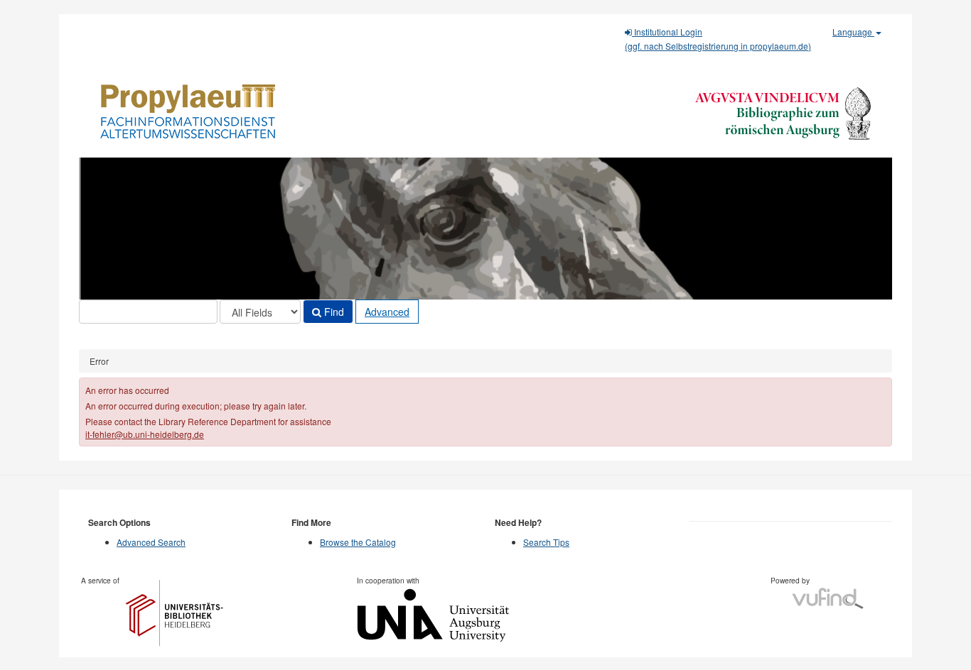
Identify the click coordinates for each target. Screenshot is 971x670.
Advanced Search (151, 542)
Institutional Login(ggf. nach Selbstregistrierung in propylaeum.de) (718, 39)
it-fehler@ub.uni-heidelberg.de (144, 434)
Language (853, 32)
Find (332, 311)
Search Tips (546, 542)
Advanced (387, 311)
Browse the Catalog (358, 542)
